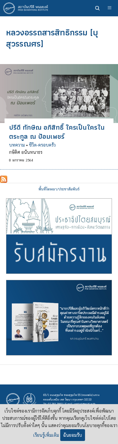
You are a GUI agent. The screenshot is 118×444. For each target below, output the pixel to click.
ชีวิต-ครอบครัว (42, 144)
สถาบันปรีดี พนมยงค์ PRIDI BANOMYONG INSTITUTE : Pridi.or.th (27, 8)
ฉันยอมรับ (72, 435)
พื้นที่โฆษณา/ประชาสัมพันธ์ (59, 189)
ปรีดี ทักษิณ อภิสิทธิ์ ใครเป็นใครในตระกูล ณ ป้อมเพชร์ (57, 132)
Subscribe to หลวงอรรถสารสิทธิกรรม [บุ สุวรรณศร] (3, 179)
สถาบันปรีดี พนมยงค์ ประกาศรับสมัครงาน (59, 236)
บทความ (17, 144)
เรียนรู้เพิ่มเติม (46, 435)
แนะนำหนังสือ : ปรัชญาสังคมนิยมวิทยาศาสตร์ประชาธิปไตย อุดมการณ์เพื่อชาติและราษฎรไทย (59, 317)
